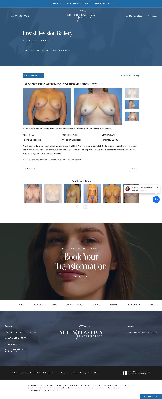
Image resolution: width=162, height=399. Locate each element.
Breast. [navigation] (46, 51)
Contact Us (81, 277)
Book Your (81, 260)
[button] (5, 16)
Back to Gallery (131, 76)
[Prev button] (77, 207)
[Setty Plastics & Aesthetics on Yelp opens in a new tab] (25, 332)
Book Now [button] (56, 4)
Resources (134, 305)
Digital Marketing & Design (139, 373)
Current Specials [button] (102, 4)
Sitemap (97, 373)
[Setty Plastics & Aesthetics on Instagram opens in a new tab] (6, 332)
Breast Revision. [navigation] (62, 51)
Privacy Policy (85, 373)
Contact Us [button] (150, 397)
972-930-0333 (55, 390)
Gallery (114, 305)
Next (134, 169)
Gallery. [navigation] (35, 51)
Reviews (38, 305)
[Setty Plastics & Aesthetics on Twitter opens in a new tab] (16, 332)
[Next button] (85, 207)
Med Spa (96, 305)
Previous (30, 169)
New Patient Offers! (77, 4)
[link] (19, 16)
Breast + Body (74, 305)
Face (54, 305)
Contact (155, 305)
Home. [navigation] (26, 51)
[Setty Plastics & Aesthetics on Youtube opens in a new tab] (20, 332)
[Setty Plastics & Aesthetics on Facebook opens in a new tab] (11, 332)
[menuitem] (6, 332)
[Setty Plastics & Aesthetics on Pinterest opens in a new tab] (34, 332)
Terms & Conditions (69, 373)
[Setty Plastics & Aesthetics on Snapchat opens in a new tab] (30, 332)
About (20, 305)
